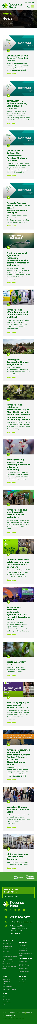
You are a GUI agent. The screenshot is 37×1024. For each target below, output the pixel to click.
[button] (28, 6)
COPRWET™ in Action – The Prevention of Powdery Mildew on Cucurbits (17, 156)
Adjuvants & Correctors (9, 956)
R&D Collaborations (8, 986)
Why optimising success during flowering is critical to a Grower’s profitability (18, 465)
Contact (23, 976)
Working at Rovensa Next (25, 954)
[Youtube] (23, 910)
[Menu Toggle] (32, 7)
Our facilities (23, 950)
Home (7, 24)
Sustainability (25, 958)
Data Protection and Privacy (14, 1013)
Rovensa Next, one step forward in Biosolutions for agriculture (17, 513)
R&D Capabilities (7, 984)
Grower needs (6, 971)
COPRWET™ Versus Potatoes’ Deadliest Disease (17, 58)
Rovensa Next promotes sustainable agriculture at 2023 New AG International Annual (18, 613)
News (4, 993)
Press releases (6, 1002)
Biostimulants (6, 943)
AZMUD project (24, 971)
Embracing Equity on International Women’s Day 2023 (18, 705)
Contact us (22, 979)
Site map (29, 1013)
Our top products (7, 959)
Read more (11, 74)
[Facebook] (14, 910)
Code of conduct (9, 1015)
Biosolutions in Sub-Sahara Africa (8, 962)
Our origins (22, 945)
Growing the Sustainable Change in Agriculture (18, 362)
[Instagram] (10, 910)
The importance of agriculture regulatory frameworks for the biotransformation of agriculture (18, 259)
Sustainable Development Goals (25, 965)
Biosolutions (8, 940)
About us (23, 942)
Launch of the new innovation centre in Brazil (18, 809)
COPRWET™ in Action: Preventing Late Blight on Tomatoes (17, 104)
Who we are (23, 948)
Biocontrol (5, 951)
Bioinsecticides (7, 946)
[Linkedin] (5, 910)
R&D (3, 1004)
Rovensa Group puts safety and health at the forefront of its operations (18, 563)
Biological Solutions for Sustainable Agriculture (17, 856)
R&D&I (5, 976)
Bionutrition (6, 948)
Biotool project (23, 968)
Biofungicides (6, 954)
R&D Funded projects (9, 989)
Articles (4, 996)
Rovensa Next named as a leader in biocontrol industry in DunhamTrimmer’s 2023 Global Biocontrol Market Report (18, 757)
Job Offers (22, 982)
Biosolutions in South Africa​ (9, 967)
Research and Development (6, 980)
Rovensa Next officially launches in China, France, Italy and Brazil (18, 313)
